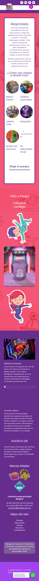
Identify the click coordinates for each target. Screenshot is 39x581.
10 (27, 283)
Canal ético (29, 544)
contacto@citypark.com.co (19, 508)
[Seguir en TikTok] (29, 2)
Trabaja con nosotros (14, 544)
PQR (25, 551)
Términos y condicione (15, 546)
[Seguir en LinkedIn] (33, 2)
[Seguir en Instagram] (25, 2)
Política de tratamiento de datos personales (21, 549)
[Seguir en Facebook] (21, 2)
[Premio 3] (19, 286)
